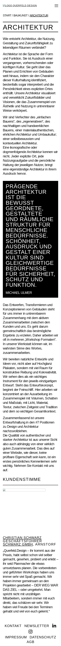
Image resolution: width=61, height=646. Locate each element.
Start (7, 15)
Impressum (16, 637)
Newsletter (36, 626)
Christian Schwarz (22, 538)
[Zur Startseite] (20, 5)
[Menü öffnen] (56, 5)
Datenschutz (43, 637)
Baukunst (20, 15)
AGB (30, 642)
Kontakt (13, 626)
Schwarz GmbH (18, 544)
